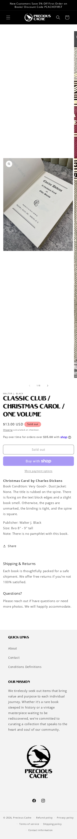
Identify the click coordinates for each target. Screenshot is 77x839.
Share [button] (12, 546)
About (12, 648)
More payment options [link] (39, 471)
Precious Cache (22, 817)
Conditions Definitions (24, 667)
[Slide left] (29, 385)
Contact (14, 658)
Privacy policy (65, 817)
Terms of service (29, 823)
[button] (8, 17)
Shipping (8, 429)
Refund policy (44, 817)
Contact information (40, 830)
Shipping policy (52, 823)
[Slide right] (47, 385)
